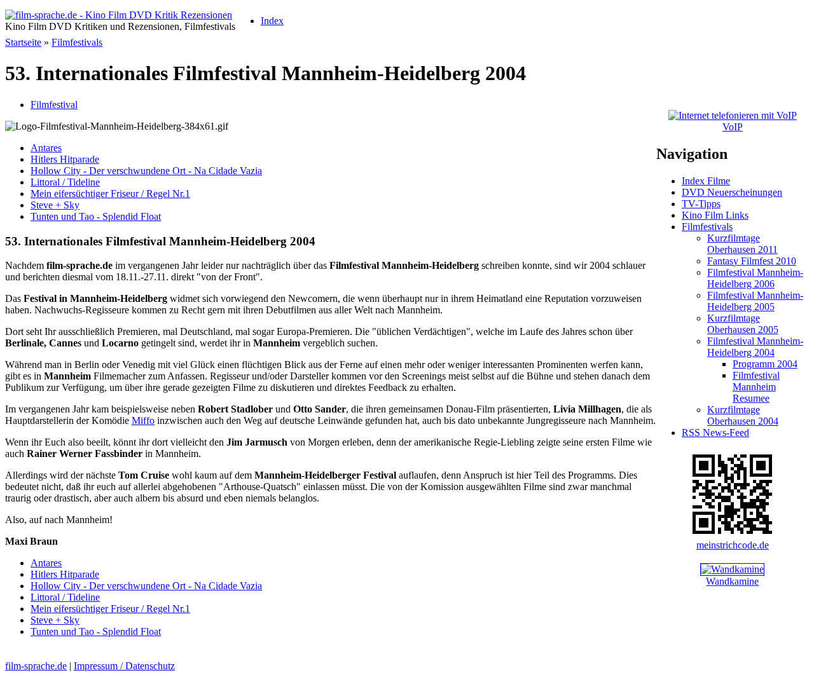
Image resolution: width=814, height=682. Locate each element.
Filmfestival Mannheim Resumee (756, 387)
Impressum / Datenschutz (124, 665)
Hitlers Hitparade (65, 159)
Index (272, 20)
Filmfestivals (77, 42)
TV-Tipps (701, 203)
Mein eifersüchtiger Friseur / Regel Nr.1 (110, 193)
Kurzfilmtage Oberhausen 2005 (742, 324)
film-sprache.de (36, 665)
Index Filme (706, 180)
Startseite (23, 42)
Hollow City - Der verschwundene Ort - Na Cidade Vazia (146, 170)
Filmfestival (54, 104)
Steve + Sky (55, 205)
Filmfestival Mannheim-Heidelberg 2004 (755, 347)
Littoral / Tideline (65, 182)
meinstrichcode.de (732, 545)
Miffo (143, 420)
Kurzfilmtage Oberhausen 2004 (742, 415)
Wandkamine (732, 581)
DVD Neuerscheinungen (732, 192)
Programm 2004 (765, 363)
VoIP (732, 126)
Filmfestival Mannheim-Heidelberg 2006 (755, 278)
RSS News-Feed (715, 432)
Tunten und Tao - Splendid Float (96, 216)
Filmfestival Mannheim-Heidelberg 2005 (755, 301)
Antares (46, 147)
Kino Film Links (715, 215)
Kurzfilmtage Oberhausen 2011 (742, 244)
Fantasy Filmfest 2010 (751, 261)
